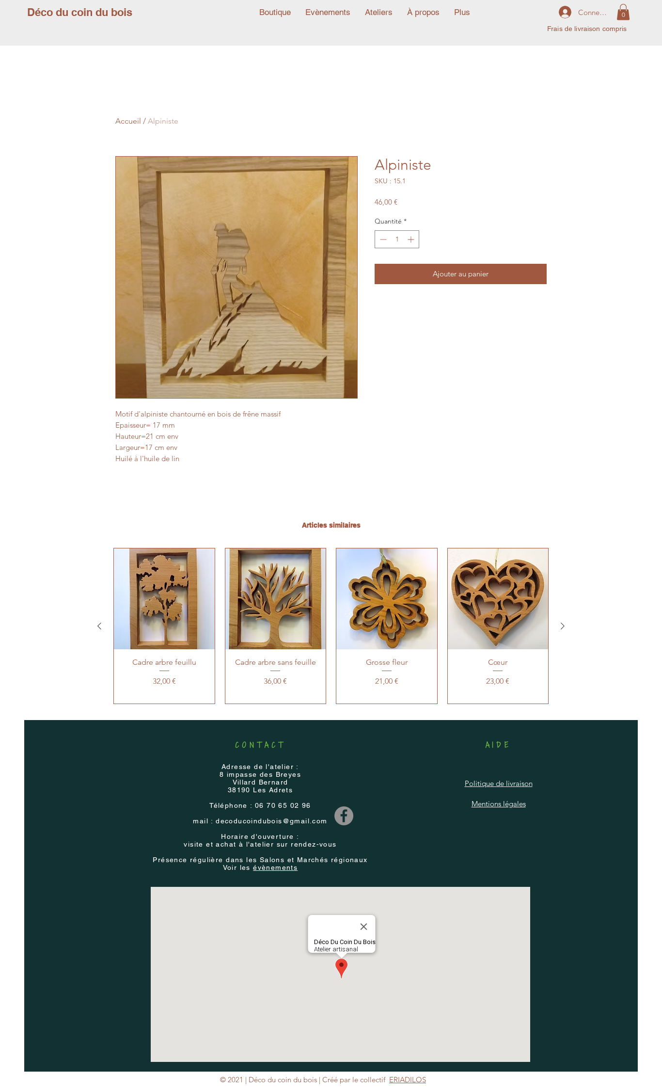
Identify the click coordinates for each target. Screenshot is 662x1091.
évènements (275, 867)
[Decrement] (382, 239)
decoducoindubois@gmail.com (271, 821)
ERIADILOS (407, 1079)
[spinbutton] (397, 239)
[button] (623, 12)
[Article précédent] (99, 626)
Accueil (128, 121)
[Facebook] (343, 815)
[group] (331, 626)
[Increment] (412, 239)
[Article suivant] (562, 626)
